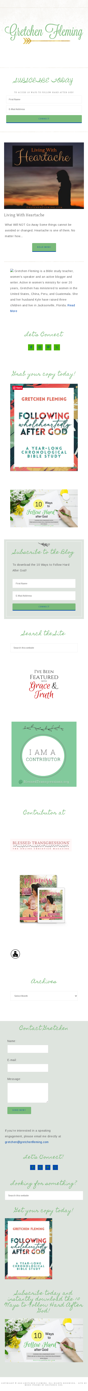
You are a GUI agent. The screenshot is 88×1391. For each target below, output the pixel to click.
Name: (11, 1041)
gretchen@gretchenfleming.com (27, 1142)
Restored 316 (53, 1385)
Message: (14, 1079)
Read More (44, 247)
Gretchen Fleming (44, 32)
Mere (28, 1385)
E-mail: (12, 1060)
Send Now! (19, 1110)
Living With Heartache (24, 215)
